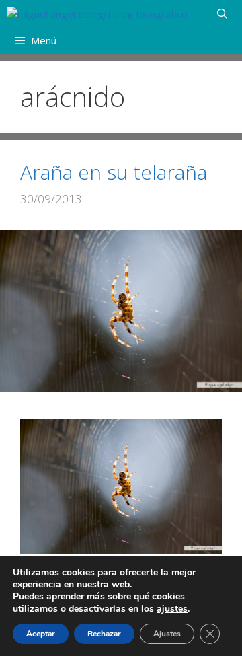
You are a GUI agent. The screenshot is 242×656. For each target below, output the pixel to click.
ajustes (172, 609)
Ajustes (167, 633)
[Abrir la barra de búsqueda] (222, 13)
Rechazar (104, 633)
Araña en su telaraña (113, 172)
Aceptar (40, 633)
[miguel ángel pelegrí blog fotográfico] (97, 13)
